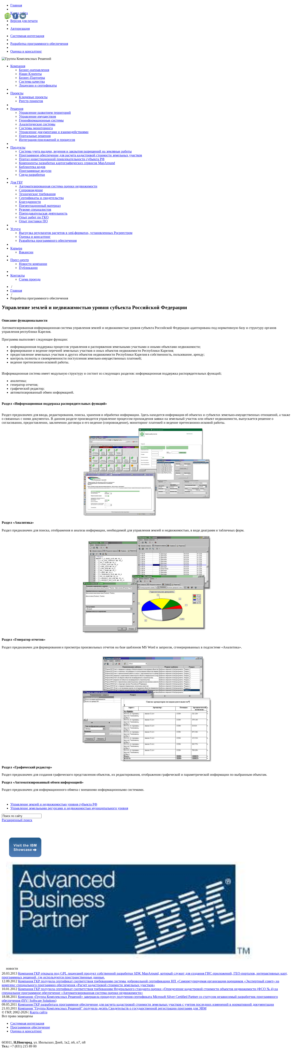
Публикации (28, 268)
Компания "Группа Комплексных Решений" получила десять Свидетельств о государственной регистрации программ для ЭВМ (112, 1008)
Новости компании (33, 264)
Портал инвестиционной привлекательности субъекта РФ (62, 159)
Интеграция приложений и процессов (47, 140)
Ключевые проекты (33, 97)
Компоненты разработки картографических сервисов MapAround (67, 163)
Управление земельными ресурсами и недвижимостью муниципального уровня (69, 808)
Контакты (17, 275)
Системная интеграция (27, 36)
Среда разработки (32, 174)
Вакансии (26, 252)
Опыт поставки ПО (33, 221)
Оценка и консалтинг (26, 51)
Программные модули (35, 171)
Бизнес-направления (34, 70)
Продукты (17, 147)
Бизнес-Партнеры (32, 77)
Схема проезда (29, 279)
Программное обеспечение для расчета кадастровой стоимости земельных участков (80, 155)
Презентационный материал (40, 205)
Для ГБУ (16, 182)
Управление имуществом (37, 116)
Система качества (32, 81)
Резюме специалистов (35, 209)
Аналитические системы (37, 124)
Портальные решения (35, 136)
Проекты (16, 93)
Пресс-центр (19, 260)
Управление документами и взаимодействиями (53, 132)
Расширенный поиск (17, 820)
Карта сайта (38, 1012)
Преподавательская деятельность (43, 213)
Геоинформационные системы (41, 120)
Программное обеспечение (30, 1027)
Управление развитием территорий (45, 112)
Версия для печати (24, 21)
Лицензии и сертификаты (38, 85)
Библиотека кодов (32, 167)
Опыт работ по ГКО (34, 217)
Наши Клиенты (30, 74)
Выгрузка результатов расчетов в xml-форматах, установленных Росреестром (75, 233)
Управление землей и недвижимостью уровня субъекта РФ (53, 804)
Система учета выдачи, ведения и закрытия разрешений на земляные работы (75, 151)
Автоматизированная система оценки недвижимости (58, 186)
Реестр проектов (31, 101)
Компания (17, 66)
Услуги (15, 229)
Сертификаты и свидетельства (41, 198)
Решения (16, 109)
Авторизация (20, 28)
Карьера (16, 248)
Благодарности (30, 202)
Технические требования (37, 194)
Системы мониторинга (36, 128)
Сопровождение (31, 190)
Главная (16, 5)
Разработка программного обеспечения (39, 43)
